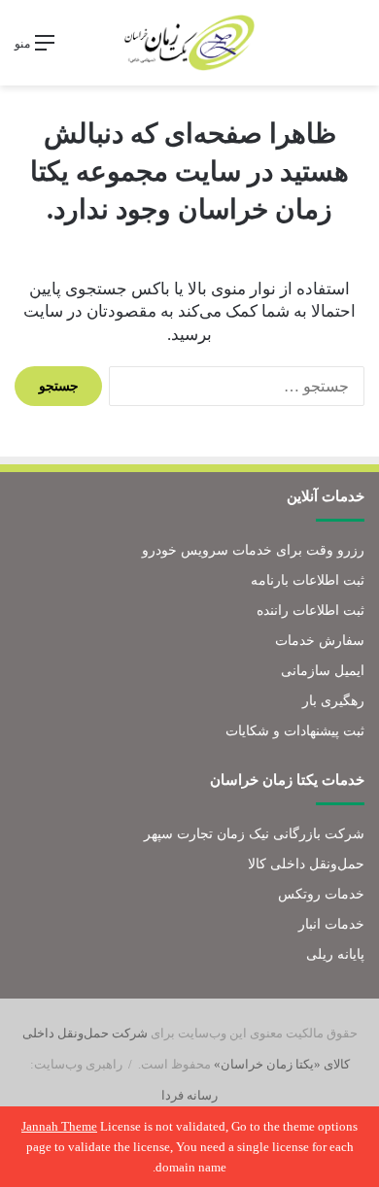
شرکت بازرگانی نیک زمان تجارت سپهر (254, 834)
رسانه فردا (189, 1095)
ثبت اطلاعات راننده (310, 610)
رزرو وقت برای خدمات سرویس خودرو (253, 550)
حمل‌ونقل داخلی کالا (306, 864)
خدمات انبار (331, 924)
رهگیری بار (333, 701)
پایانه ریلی (335, 954)
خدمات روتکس (321, 894)
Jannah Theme (59, 1126)
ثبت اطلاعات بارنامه (307, 580)
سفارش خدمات (319, 640)
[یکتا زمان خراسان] (189, 43)
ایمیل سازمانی (322, 670)
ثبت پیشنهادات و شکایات (294, 731)
